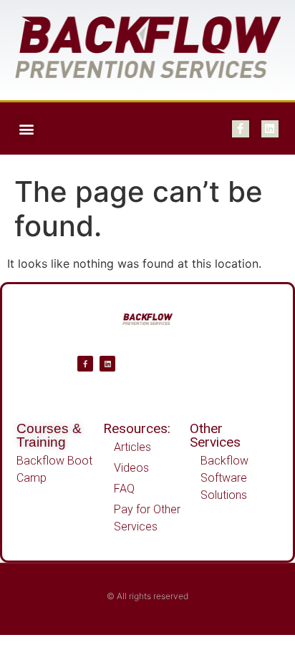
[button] (26, 128)
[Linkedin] (270, 129)
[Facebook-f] (240, 129)
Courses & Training (49, 435)
